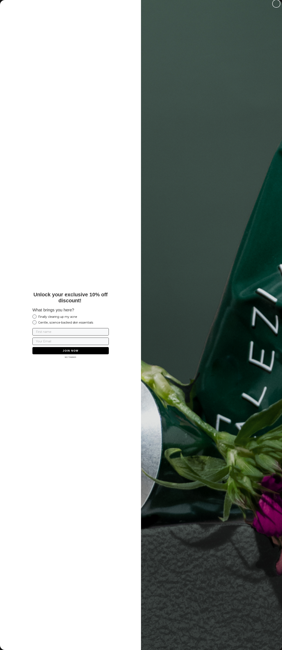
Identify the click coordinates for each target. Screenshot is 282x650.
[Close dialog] (276, 3)
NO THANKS (70, 357)
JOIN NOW (70, 350)
